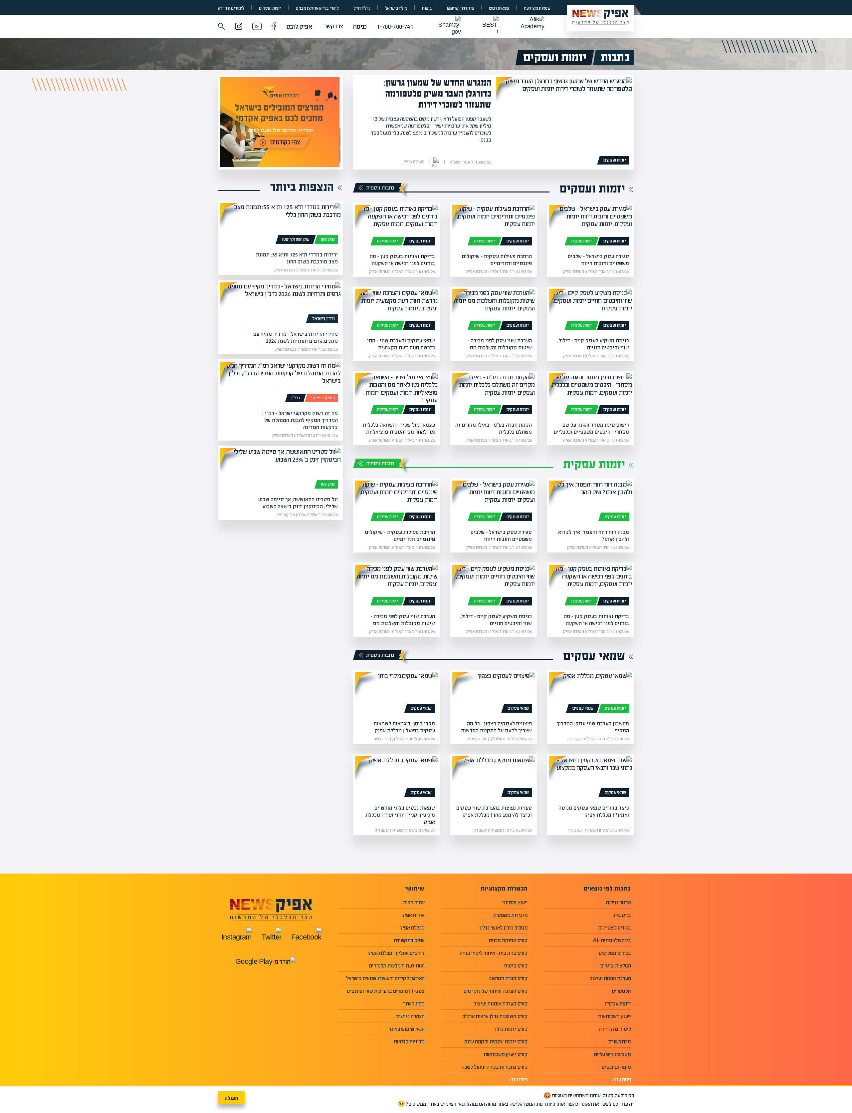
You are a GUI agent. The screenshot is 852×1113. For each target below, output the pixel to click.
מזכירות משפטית (510, 915)
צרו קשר (333, 26)
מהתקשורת (619, 1041)
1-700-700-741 (395, 26)
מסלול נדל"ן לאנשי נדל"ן (503, 928)
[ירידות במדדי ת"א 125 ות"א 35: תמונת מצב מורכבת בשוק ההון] (280, 224)
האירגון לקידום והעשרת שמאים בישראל (385, 978)
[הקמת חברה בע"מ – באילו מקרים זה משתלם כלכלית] (493, 395)
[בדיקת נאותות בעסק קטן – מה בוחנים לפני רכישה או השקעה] (396, 226)
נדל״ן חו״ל (361, 8)
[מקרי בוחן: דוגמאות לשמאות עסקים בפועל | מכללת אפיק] (396, 693)
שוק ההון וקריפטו (460, 8)
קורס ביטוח (516, 965)
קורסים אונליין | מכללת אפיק (396, 953)
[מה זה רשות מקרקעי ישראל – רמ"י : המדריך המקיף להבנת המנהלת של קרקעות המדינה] (280, 383)
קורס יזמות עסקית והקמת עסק (496, 1041)
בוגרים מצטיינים (614, 928)
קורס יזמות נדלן (511, 1029)
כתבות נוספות (380, 188)
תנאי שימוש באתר (406, 1029)
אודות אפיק (412, 915)
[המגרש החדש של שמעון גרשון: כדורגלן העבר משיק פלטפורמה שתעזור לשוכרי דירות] (564, 122)
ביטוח (427, 8)
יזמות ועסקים (270, 8)
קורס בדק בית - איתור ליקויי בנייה (494, 953)
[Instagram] (238, 27)
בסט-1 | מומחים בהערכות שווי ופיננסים (385, 991)
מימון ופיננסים (616, 1067)
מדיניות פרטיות (409, 1041)
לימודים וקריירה (231, 8)
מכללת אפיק (411, 928)
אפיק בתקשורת (409, 940)
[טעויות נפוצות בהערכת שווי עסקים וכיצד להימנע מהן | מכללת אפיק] (493, 778)
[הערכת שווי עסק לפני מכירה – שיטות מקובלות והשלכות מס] (493, 310)
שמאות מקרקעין (537, 8)
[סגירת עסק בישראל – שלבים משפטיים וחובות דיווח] (590, 226)
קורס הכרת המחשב (508, 978)
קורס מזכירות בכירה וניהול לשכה (495, 1067)
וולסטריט (621, 991)
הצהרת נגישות (410, 1016)
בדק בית (622, 915)
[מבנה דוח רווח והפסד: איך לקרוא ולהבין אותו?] (590, 502)
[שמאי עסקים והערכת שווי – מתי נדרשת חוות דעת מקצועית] (396, 310)
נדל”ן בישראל (396, 8)
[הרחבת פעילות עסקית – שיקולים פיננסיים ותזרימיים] (493, 226)
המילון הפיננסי (322, 398)
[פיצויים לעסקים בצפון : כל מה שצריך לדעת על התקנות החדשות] (493, 693)
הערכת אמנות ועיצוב (610, 978)
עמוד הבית (414, 902)
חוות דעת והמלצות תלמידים (397, 965)
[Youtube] (257, 27)
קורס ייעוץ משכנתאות (506, 1054)
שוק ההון (327, 239)
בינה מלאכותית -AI (612, 940)
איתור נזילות (618, 902)
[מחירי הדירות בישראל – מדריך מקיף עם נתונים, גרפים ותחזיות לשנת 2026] (280, 304)
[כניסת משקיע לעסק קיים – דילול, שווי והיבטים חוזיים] (590, 310)
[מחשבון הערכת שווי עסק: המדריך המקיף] (590, 693)
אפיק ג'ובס (299, 26)
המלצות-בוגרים (615, 965)
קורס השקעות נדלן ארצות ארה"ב (495, 1016)
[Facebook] (274, 27)
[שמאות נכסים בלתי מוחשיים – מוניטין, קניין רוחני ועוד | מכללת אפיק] (396, 778)
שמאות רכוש (499, 8)
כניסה (360, 26)
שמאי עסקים (594, 655)
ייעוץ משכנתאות (614, 1016)
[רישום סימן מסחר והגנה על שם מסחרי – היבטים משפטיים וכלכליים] (590, 395)
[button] (221, 26)
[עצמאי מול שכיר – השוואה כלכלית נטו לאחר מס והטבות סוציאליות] (396, 395)
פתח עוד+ (621, 1079)
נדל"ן (295, 398)
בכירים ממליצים (615, 953)
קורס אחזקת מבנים (508, 940)
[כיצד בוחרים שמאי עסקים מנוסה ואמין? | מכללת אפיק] (590, 778)
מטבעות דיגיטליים (612, 1054)
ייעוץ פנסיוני (515, 902)
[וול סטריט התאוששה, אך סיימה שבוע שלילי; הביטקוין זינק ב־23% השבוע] (280, 469)
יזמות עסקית (581, 241)
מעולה (231, 1098)
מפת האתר (413, 1003)
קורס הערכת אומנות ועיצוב (501, 1003)
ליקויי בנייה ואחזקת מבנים (317, 8)
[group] (280, 122)
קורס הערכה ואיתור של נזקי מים (496, 991)
